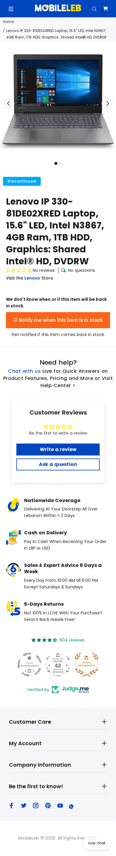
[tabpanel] (58, 100)
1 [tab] (55, 163)
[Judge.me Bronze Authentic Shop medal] (86, 664)
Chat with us (24, 371)
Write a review (58, 449)
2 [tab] (60, 163)
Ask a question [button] (58, 464)
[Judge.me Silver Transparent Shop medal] (29, 664)
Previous (8, 103)
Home (8, 21)
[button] (19, 270)
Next (107, 103)
